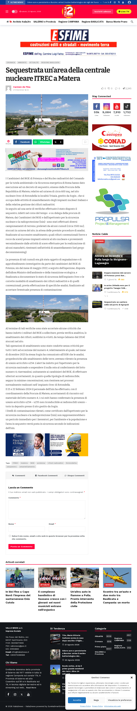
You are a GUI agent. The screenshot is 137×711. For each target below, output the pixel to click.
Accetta (77, 700)
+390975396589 (17, 655)
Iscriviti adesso (102, 11)
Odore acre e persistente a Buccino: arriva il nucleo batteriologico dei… (74, 653)
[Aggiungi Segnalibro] (85, 142)
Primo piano (103, 647)
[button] (131, 677)
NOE (32, 463)
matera (24, 463)
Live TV (125, 11)
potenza (41, 463)
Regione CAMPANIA (122, 639)
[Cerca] (132, 22)
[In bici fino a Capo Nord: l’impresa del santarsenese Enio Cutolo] (20, 578)
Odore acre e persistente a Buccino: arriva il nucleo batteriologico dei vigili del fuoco (63, 2)
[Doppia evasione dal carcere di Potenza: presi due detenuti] (97, 275)
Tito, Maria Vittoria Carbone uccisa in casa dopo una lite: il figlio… (72, 638)
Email (52, 524)
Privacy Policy (85, 706)
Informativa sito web (112, 706)
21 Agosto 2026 (72, 645)
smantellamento (27, 467)
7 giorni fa (111, 279)
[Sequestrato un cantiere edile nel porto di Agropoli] (97, 304)
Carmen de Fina (21, 87)
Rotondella (71, 463)
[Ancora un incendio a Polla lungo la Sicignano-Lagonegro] (111, 253)
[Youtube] (123, 2)
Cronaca (11, 62)
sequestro (12, 467)
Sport (11, 585)
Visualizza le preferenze (120, 700)
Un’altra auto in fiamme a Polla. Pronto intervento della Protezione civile (82, 599)
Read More (31, 688)
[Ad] (68, 42)
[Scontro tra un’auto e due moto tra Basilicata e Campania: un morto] (117, 578)
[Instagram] (114, 2)
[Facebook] (8, 694)
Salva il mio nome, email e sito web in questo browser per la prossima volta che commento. (48, 537)
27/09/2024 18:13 (21, 90)
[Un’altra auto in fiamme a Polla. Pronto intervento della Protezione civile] (85, 578)
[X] (119, 2)
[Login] (129, 2)
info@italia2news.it (20, 652)
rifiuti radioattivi (55, 463)
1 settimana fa (113, 292)
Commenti (20, 475)
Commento (14, 497)
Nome (12, 524)
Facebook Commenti (48, 475)
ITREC (15, 463)
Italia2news (18, 706)
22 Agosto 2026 (72, 660)
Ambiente (22, 62)
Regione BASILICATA (50, 62)
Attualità (34, 62)
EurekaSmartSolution (57, 706)
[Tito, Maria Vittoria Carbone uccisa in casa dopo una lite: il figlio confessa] (55, 639)
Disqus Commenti (76, 475)
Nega (96, 700)
